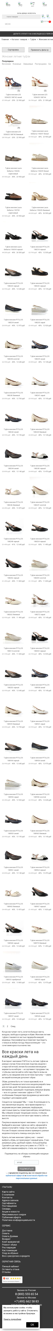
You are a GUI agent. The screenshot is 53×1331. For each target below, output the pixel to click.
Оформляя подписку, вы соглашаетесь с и (26, 1175)
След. (13, 1026)
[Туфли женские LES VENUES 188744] (39, 79)
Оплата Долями (10, 1236)
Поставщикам (9, 1206)
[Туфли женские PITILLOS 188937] (13, 998)
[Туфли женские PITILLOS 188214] (13, 633)
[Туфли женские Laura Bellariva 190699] (39, 153)
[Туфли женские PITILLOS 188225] (39, 268)
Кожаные (17, 64)
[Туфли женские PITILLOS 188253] (39, 633)
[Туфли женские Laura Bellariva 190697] (39, 116)
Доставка (7, 1230)
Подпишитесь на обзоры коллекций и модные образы (27, 1155)
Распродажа (40, 64)
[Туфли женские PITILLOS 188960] (39, 815)
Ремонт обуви (9, 1244)
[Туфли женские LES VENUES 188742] (13, 79)
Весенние (6, 64)
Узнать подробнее (12, 1319)
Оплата (5, 1233)
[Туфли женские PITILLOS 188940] (39, 998)
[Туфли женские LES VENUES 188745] (13, 116)
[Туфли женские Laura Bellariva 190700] (13, 192)
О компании (8, 1194)
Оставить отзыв (10, 1269)
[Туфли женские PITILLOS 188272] (39, 596)
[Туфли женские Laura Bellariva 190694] (13, 231)
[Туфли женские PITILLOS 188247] (39, 487)
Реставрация (9, 1247)
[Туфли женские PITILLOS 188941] (39, 706)
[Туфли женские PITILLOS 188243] (39, 414)
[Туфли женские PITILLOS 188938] (39, 669)
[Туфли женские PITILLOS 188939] (13, 706)
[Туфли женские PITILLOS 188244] (13, 450)
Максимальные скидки (14, 1214)
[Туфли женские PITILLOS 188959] (13, 815)
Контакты (7, 1197)
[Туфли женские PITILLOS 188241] (39, 377)
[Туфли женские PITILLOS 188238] (13, 341)
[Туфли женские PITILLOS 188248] (13, 523)
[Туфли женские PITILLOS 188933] (13, 961)
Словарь (6, 1209)
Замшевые (28, 64)
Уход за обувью (10, 1253)
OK (32, 1324)
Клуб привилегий (10, 1242)
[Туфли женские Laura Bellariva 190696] (13, 153)
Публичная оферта (11, 1217)
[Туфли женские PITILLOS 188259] (39, 560)
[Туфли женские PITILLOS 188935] (39, 961)
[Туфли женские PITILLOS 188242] (13, 414)
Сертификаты (9, 1203)
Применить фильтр (40, 50)
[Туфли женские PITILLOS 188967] (39, 888)
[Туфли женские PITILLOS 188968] (13, 925)
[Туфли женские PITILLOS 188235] (39, 304)
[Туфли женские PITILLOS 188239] (39, 341)
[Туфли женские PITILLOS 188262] (13, 596)
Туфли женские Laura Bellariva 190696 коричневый (13, 171)
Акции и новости (10, 1211)
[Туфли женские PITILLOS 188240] (13, 377)
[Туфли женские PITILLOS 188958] (39, 779)
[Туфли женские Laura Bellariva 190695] (39, 192)
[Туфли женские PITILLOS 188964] (39, 852)
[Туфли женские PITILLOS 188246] (13, 487)
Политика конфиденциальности (18, 1220)
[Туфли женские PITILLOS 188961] (13, 852)
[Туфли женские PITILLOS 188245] (39, 450)
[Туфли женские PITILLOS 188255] (13, 669)
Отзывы (6, 1272)
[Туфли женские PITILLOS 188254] (39, 523)
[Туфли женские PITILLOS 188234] (13, 304)
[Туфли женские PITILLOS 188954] (39, 742)
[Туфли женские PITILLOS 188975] (39, 925)
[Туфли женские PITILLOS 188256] (13, 560)
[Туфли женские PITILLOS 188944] (13, 742)
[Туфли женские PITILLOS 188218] (39, 231)
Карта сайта (8, 1192)
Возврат (6, 1239)
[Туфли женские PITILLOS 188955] (13, 779)
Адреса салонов (10, 1200)
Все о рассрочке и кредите (16, 1256)
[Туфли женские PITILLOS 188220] (13, 268)
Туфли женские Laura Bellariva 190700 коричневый (13, 210)
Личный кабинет (10, 1266)
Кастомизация (9, 1250)
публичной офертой (15, 1175)
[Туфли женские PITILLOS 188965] (13, 888)
